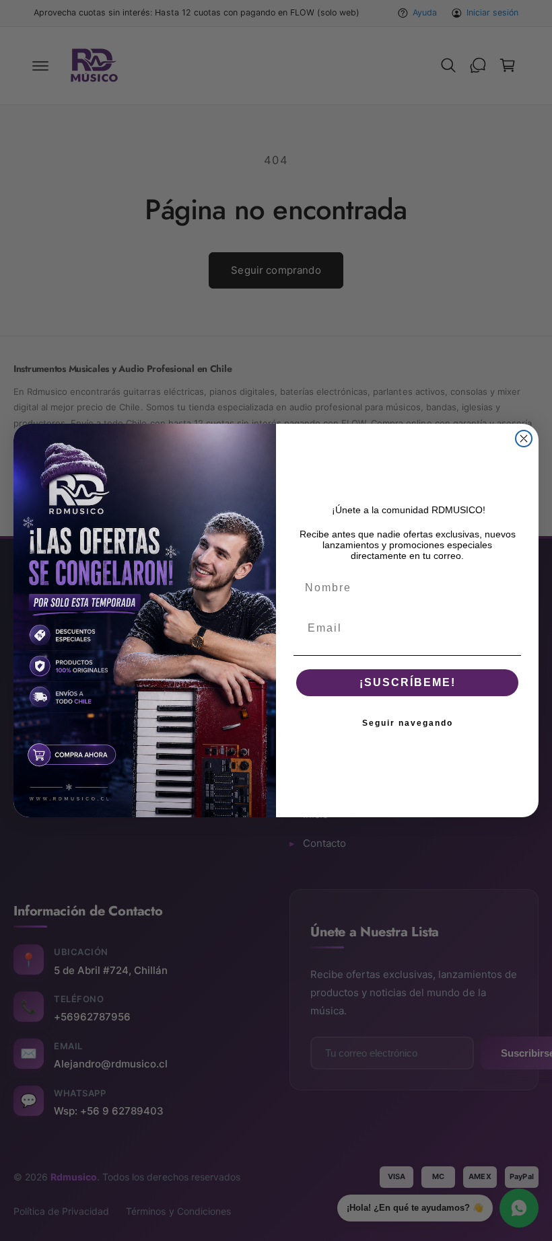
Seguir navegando (407, 723)
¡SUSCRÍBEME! (407, 682)
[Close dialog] (524, 438)
